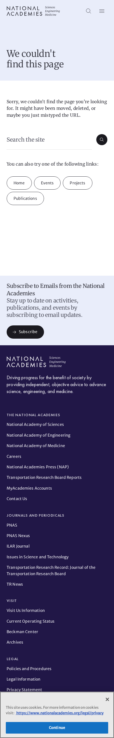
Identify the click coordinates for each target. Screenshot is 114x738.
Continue (57, 727)
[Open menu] (101, 11)
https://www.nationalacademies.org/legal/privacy (59, 713)
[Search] (88, 11)
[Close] (107, 699)
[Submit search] (101, 139)
